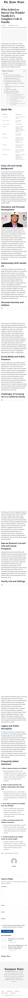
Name (3, 905)
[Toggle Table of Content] (23, 71)
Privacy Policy (4, 993)
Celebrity (7, 6)
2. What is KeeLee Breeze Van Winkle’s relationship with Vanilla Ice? (17, 96)
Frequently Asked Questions (12, 92)
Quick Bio (5, 73)
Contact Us (9, 991)
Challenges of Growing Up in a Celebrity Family (14, 84)
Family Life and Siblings (11, 89)
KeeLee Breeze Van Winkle (8, 172)
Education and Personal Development (14, 76)
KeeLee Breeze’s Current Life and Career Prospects (15, 87)
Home (2, 6)
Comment (4, 886)
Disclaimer (12, 993)
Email (3, 912)
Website (3, 918)
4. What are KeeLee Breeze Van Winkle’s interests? (16, 101)
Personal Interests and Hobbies (12, 80)
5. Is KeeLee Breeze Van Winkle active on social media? (17, 104)
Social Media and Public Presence (13, 81)
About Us (17, 991)
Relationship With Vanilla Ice (12, 78)
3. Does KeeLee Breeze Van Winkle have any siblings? (17, 99)
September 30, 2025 (13, 25)
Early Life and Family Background (13, 75)
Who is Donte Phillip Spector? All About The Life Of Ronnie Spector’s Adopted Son (17, 947)
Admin (4, 25)
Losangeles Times (9, 995)
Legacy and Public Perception (12, 91)
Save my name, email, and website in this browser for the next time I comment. (14, 926)
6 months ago (12, 942)
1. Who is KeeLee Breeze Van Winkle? (17, 94)
